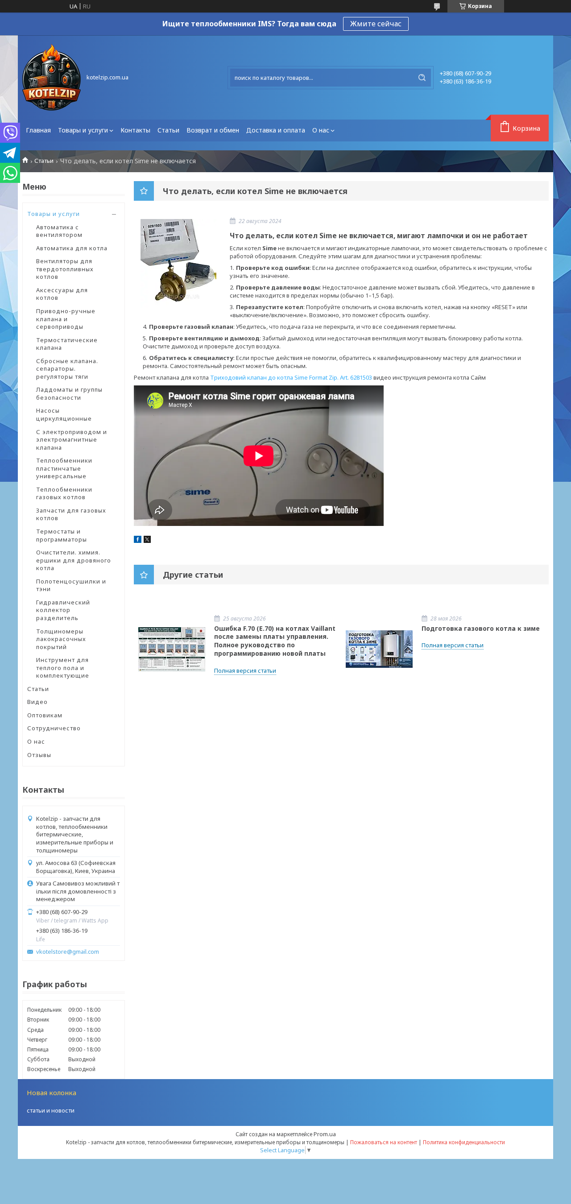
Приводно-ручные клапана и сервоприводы (65, 319)
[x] (147, 541)
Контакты (135, 130)
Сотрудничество (54, 728)
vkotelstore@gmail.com (67, 952)
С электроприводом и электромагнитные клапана (71, 439)
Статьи (168, 130)
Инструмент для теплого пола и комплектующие (62, 667)
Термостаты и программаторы (61, 535)
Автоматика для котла (72, 248)
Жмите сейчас (375, 24)
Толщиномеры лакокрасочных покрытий (61, 639)
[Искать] (422, 78)
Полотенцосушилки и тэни (71, 585)
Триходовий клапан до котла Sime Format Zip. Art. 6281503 (291, 377)
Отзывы (39, 755)
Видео (37, 702)
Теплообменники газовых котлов (64, 493)
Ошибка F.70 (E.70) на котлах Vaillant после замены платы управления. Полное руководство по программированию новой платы (274, 641)
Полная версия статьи (245, 670)
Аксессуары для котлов (62, 294)
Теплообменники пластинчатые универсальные (64, 468)
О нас (320, 130)
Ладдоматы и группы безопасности (69, 393)
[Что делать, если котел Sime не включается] (178, 263)
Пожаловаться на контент (383, 1142)
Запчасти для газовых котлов (71, 514)
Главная (38, 130)
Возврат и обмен (212, 130)
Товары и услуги (83, 130)
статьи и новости (50, 1110)
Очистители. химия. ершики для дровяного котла (73, 560)
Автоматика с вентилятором (59, 231)
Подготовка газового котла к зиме (481, 628)
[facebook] (137, 541)
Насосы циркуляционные (64, 414)
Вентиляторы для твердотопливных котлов (65, 269)
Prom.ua (325, 1134)
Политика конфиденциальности (464, 1142)
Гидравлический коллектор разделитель (63, 610)
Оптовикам (44, 715)
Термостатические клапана (67, 344)
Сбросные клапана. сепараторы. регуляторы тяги (67, 369)
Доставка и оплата (275, 130)
